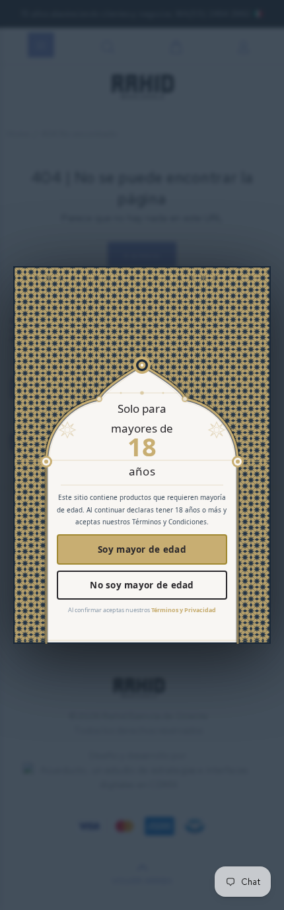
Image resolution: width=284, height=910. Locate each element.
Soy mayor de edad (142, 549)
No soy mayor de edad (142, 585)
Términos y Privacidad (183, 610)
